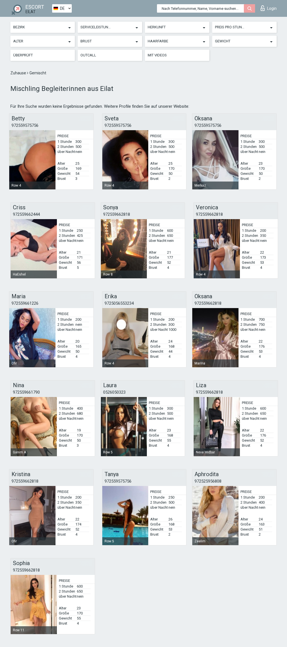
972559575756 (24, 125)
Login (272, 8)
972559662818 (116, 214)
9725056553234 (119, 303)
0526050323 (114, 392)
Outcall (88, 55)
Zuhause (18, 73)
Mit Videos (157, 55)
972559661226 (24, 303)
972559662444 (26, 214)
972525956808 (208, 481)
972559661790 (26, 392)
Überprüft (23, 55)
